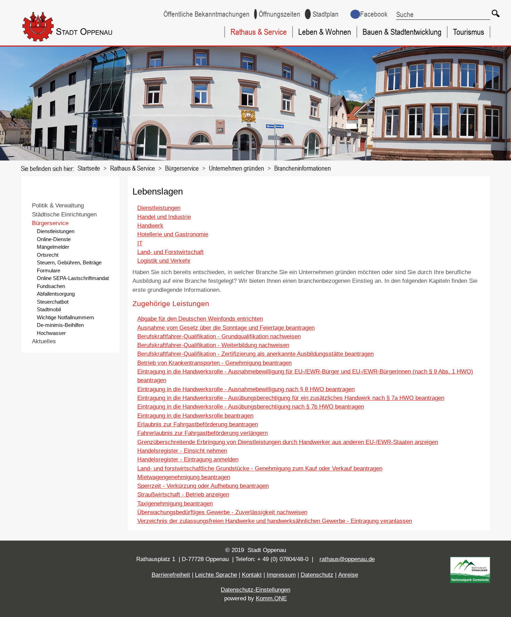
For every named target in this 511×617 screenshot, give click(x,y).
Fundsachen (51, 286)
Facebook (374, 14)
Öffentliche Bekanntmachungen (206, 14)
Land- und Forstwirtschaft (170, 252)
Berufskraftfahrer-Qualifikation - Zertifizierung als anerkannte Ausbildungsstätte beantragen (255, 354)
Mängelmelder (53, 247)
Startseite (89, 168)
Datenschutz (317, 574)
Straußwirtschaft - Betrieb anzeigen (183, 494)
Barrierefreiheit (171, 574)
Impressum (281, 574)
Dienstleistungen (55, 231)
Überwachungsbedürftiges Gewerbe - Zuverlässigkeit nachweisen (222, 512)
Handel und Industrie (164, 217)
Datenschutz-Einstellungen (255, 589)
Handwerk (150, 225)
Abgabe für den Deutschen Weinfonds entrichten (200, 318)
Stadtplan (326, 14)
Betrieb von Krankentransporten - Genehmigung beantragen (214, 363)
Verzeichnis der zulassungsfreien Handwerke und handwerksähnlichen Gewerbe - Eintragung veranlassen (274, 521)
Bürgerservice (182, 168)
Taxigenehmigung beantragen (175, 503)
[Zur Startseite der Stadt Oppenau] (80, 43)
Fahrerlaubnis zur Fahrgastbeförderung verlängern (202, 433)
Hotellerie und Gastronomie (172, 234)
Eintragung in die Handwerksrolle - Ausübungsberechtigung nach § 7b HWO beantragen (250, 406)
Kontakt (252, 574)
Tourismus (468, 32)
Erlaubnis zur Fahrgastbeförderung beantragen (197, 424)
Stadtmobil (49, 309)
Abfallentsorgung (56, 294)
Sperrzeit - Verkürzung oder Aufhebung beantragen (203, 486)
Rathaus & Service (258, 32)
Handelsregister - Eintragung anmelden (187, 459)
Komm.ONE (271, 598)
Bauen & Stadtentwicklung (402, 32)
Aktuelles (44, 341)
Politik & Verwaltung (58, 205)
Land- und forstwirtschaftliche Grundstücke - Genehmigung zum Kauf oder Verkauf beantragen (259, 468)
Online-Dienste (54, 239)
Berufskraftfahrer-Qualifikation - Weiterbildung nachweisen (213, 345)
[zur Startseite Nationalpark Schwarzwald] (470, 581)
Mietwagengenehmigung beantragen (183, 477)
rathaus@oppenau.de (347, 559)
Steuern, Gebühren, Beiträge (69, 262)
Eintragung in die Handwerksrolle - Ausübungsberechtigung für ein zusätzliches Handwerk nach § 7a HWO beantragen (290, 398)
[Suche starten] (495, 13)
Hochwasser (51, 333)
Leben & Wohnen (324, 32)
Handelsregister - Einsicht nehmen (182, 450)
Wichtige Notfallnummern (65, 317)
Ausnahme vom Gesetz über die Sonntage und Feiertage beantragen (226, 327)
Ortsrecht (47, 255)
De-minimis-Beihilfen (60, 325)
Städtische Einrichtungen (64, 214)
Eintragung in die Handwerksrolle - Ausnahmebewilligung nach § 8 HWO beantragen (246, 389)
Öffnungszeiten (279, 14)
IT (140, 243)
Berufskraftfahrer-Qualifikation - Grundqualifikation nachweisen (219, 336)
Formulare (48, 270)
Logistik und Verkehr (163, 260)
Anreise (348, 574)
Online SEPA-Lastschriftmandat (73, 278)
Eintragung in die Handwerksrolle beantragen (195, 415)
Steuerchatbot (52, 302)
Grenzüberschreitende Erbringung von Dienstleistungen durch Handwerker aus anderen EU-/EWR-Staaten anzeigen (287, 442)
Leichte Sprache (216, 574)
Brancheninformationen (302, 168)
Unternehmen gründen (236, 168)
